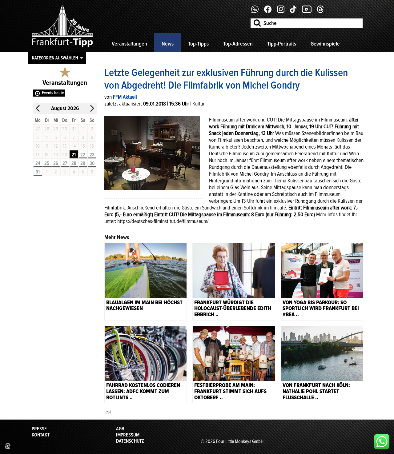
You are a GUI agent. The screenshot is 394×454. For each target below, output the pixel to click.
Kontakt (41, 435)
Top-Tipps (198, 43)
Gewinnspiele (325, 43)
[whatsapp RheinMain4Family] (381, 441)
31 (38, 172)
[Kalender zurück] (37, 108)
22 (82, 155)
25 (46, 163)
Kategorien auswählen (55, 58)
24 (37, 163)
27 (64, 163)
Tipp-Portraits (281, 43)
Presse (39, 429)
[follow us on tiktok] (295, 11)
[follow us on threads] (322, 11)
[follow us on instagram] (283, 11)
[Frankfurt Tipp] (62, 48)
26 (55, 163)
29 (82, 163)
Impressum (127, 435)
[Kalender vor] (92, 108)
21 (74, 155)
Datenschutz (130, 441)
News (168, 43)
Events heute (53, 92)
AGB (120, 429)
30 (92, 163)
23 (92, 155)
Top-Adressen (238, 43)
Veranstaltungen (129, 43)
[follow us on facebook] (257, 11)
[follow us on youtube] (309, 11)
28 (73, 163)
